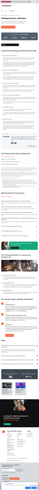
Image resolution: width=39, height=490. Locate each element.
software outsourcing (22, 310)
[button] (10, 45)
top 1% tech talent (24, 34)
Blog (18, 436)
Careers (29, 431)
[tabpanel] (19, 177)
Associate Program (30, 436)
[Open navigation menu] (36, 5)
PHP (15, 143)
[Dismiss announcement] (37, 1)
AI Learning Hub (19, 434)
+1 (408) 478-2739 (6, 481)
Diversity (8, 451)
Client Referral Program (21, 442)
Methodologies (9, 434)
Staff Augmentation (10, 447)
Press (18, 438)
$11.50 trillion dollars (28, 169)
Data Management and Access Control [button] (12, 231)
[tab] (19, 157)
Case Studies (19, 433)
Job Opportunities (30, 433)
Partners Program (20, 446)
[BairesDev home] (6, 5)
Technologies (9, 436)
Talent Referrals (29, 434)
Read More (29, 1)
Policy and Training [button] (6, 196)
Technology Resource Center (21, 441)
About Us (8, 433)
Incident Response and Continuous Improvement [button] (14, 235)
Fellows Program (20, 444)
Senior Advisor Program (11, 455)
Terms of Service (14, 458)
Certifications (9, 438)
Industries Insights (20, 439)
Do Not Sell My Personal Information (23, 458)
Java (12, 143)
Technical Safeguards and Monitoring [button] (11, 226)
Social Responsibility (10, 453)
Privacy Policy (13, 472)
